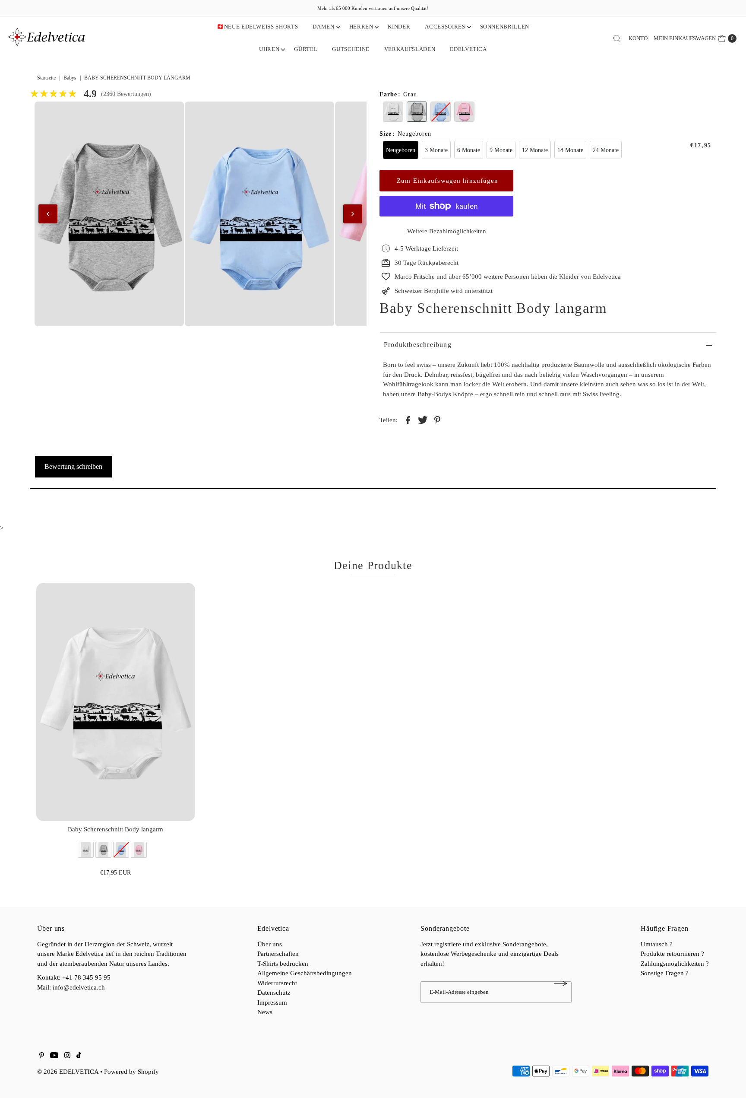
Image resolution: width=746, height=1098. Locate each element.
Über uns (269, 944)
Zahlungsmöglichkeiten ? (675, 963)
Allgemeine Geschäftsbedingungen (304, 973)
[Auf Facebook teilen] (407, 419)
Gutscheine (351, 49)
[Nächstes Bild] (352, 213)
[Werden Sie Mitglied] (561, 983)
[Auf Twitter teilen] (422, 419)
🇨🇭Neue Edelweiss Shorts (257, 26)
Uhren (269, 49)
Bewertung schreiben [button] (73, 466)
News (264, 1012)
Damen (323, 26)
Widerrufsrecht (277, 983)
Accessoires (445, 26)
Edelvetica (468, 49)
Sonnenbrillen (504, 26)
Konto (638, 38)
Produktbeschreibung (418, 344)
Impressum (272, 1002)
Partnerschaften (278, 953)
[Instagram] (67, 1056)
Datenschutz (274, 992)
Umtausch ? (657, 944)
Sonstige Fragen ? (665, 973)
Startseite (46, 78)
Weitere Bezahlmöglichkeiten (446, 231)
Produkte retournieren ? (672, 953)
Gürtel (305, 49)
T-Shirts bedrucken (282, 963)
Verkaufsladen (409, 49)
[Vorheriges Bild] (47, 213)
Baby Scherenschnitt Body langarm (115, 829)
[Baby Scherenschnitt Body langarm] (115, 702)
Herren (361, 26)
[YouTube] (54, 1056)
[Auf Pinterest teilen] (437, 419)
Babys (69, 78)
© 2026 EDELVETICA (67, 1071)
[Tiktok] (78, 1056)
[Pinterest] (41, 1056)
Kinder (399, 26)
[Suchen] (617, 38)
